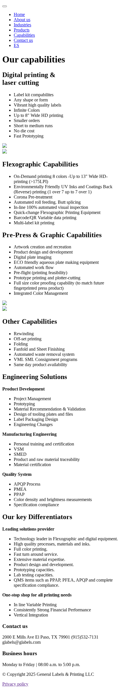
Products (21, 30)
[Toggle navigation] (4, 6)
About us (22, 19)
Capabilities (24, 35)
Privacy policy (15, 684)
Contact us (23, 40)
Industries (22, 24)
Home (19, 14)
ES (16, 45)
